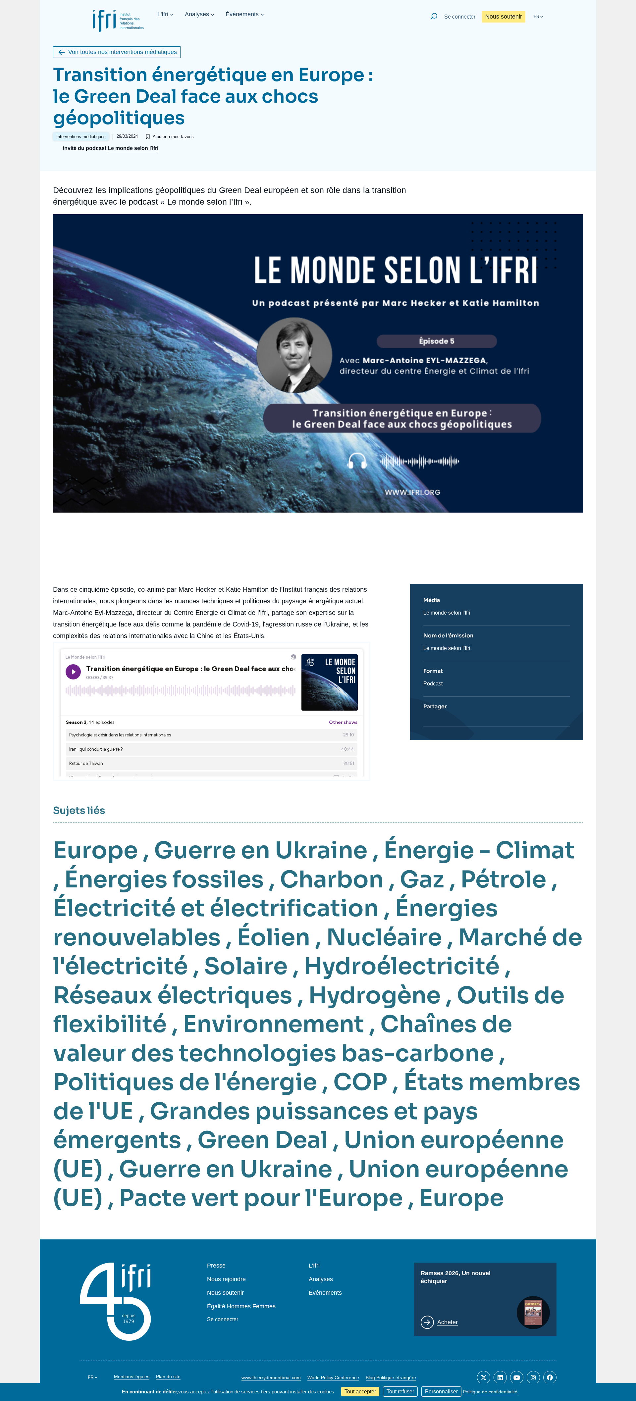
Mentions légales (131, 1376)
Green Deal (262, 1140)
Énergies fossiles (164, 879)
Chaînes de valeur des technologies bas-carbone (282, 1039)
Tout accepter (360, 1391)
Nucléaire (384, 937)
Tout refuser (400, 1391)
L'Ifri (162, 14)
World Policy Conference (333, 1377)
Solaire (246, 966)
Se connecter (459, 17)
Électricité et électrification (216, 908)
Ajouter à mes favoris (173, 136)
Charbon (332, 879)
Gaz (422, 879)
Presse (216, 1266)
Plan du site (168, 1376)
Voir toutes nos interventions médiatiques (122, 52)
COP (360, 1082)
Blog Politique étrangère (391, 1377)
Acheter (447, 1322)
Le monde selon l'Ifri (133, 148)
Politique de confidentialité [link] (490, 1391)
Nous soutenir (503, 16)
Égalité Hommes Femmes (241, 1306)
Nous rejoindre (226, 1279)
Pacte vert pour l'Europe (261, 1198)
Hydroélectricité (402, 966)
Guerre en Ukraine (260, 850)
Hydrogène (374, 995)
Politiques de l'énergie (185, 1082)
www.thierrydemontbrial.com (271, 1377)
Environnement (273, 1024)
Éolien (273, 937)
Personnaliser (441, 1391)
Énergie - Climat (479, 850)
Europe (95, 850)
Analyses (197, 14)
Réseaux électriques (172, 995)
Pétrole (503, 879)
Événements (242, 14)
